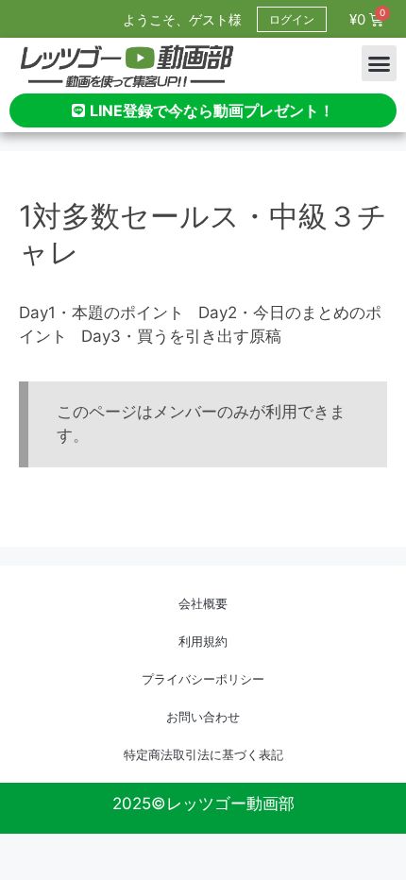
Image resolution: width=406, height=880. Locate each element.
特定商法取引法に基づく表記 (203, 754)
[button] (380, 63)
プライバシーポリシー (203, 678)
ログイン (291, 19)
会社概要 (203, 603)
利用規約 (203, 641)
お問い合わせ (203, 716)
